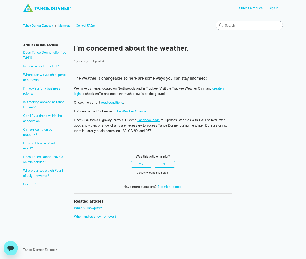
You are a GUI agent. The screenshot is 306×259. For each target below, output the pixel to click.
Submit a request (251, 8)
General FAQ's (85, 25)
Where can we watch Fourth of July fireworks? (43, 173)
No (164, 164)
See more (30, 184)
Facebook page (148, 119)
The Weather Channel (131, 111)
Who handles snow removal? (95, 216)
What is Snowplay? (88, 207)
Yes (141, 164)
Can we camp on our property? (38, 132)
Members (64, 25)
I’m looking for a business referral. (41, 91)
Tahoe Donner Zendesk (38, 25)
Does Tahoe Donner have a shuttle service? (43, 159)
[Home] (47, 8)
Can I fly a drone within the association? (42, 118)
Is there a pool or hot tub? (41, 66)
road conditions (112, 102)
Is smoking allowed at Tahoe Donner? (44, 104)
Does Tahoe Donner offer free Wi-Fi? (44, 55)
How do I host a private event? (40, 145)
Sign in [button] (273, 8)
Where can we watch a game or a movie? (44, 77)
